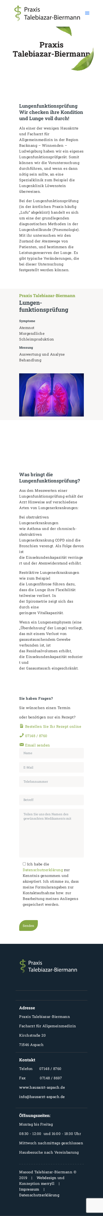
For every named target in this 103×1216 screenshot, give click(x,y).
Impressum (29, 1189)
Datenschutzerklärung (43, 869)
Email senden (37, 745)
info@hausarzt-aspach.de (42, 1096)
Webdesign (47, 1177)
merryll (48, 1183)
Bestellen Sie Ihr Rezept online (52, 726)
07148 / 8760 (35, 735)
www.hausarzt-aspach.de (42, 1087)
